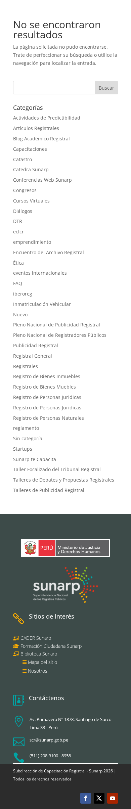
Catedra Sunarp (31, 169)
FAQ (17, 283)
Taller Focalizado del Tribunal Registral (57, 469)
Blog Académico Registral (41, 138)
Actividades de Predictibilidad (46, 118)
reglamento (26, 428)
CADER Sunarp (35, 638)
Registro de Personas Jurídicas (47, 407)
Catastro (22, 159)
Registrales (25, 366)
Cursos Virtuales (31, 200)
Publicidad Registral (35, 345)
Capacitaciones (30, 149)
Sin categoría (27, 438)
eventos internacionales (40, 273)
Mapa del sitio (42, 662)
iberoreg (22, 293)
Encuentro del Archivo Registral (48, 252)
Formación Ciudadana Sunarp (50, 646)
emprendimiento (32, 242)
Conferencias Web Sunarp (42, 180)
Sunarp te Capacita (34, 459)
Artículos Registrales (36, 128)
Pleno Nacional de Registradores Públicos (59, 335)
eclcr (18, 231)
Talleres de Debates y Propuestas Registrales (63, 480)
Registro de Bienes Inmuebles (46, 376)
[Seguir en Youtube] (112, 798)
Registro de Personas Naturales (48, 418)
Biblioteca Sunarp (38, 653)
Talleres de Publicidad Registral (48, 490)
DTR (17, 221)
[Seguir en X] (99, 798)
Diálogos (22, 211)
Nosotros (37, 671)
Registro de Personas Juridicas (47, 397)
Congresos (25, 190)
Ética (18, 263)
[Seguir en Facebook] (85, 798)
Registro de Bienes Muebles (44, 387)
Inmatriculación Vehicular (42, 304)
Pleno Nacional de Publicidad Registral (56, 324)
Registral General (32, 356)
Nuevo (20, 314)
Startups (22, 449)
